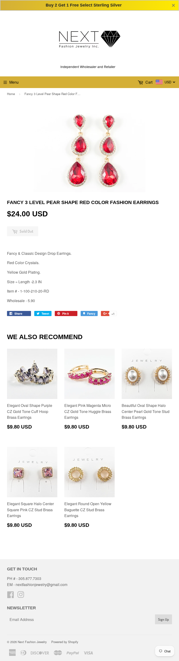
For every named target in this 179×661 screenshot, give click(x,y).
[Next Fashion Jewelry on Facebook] (10, 596)
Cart (148, 82)
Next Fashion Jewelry (32, 642)
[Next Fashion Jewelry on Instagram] (20, 596)
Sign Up (163, 619)
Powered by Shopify (64, 642)
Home (11, 94)
